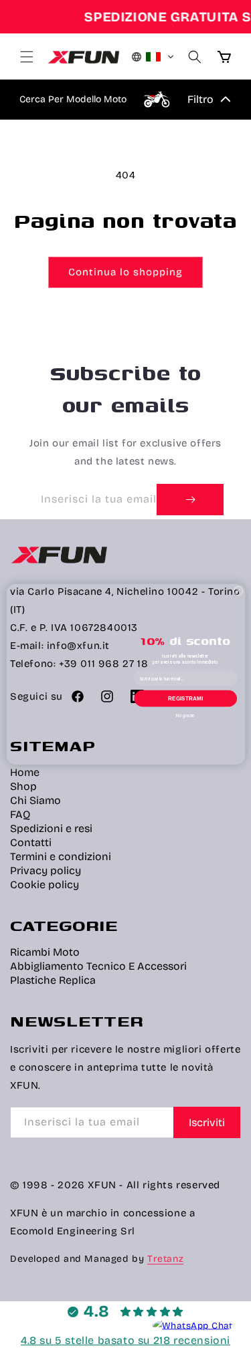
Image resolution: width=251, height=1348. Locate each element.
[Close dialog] (237, 590)
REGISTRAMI (185, 698)
